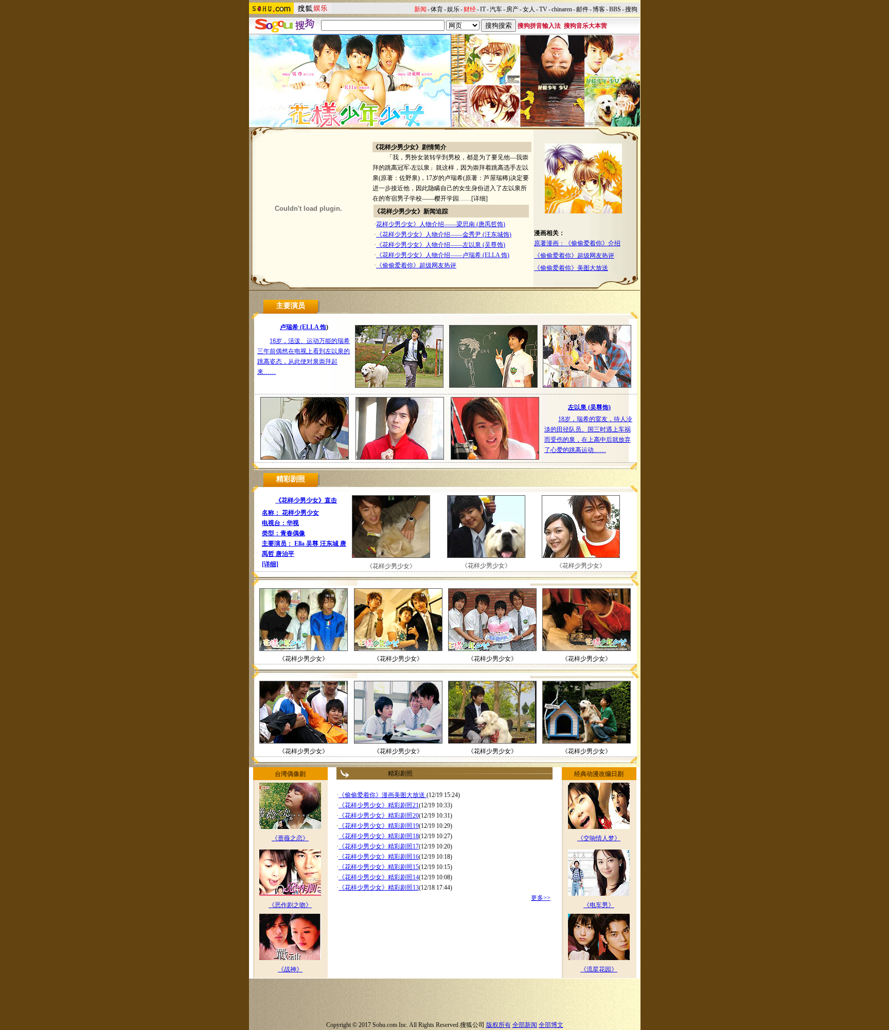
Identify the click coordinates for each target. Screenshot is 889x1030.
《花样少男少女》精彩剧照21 (379, 805)
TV (543, 9)
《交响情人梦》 (598, 838)
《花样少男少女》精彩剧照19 (379, 825)
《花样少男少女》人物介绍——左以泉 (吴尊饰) (440, 244)
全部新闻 (524, 1024)
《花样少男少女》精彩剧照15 (379, 867)
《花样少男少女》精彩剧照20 (379, 815)
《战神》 (290, 969)
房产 (512, 9)
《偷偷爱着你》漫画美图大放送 (382, 795)
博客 (599, 9)
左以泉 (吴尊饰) (589, 407)
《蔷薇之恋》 (290, 838)
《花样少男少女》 (391, 566)
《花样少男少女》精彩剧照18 (379, 836)
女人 (529, 9)
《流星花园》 (598, 969)
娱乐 (453, 9)
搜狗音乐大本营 (585, 25)
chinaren (562, 9)
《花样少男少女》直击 (306, 500)
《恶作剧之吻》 (290, 905)
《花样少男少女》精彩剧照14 (379, 877)
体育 (437, 9)
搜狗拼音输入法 (539, 25)
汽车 (496, 9)
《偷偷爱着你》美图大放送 (571, 268)
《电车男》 (598, 905)
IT (483, 9)
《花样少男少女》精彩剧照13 (379, 887)
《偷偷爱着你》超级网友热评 (416, 265)
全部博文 (551, 1024)
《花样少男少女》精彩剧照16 (379, 856)
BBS (615, 9)
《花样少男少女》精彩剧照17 (379, 846)
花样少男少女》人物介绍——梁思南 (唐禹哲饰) (440, 224)
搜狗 (631, 9)
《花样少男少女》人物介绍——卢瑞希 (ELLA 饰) (442, 255)
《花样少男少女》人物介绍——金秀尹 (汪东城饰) (443, 234)
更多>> (540, 897)
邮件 (582, 9)
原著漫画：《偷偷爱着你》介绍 (577, 243)
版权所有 (498, 1024)
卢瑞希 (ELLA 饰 (303, 327)
